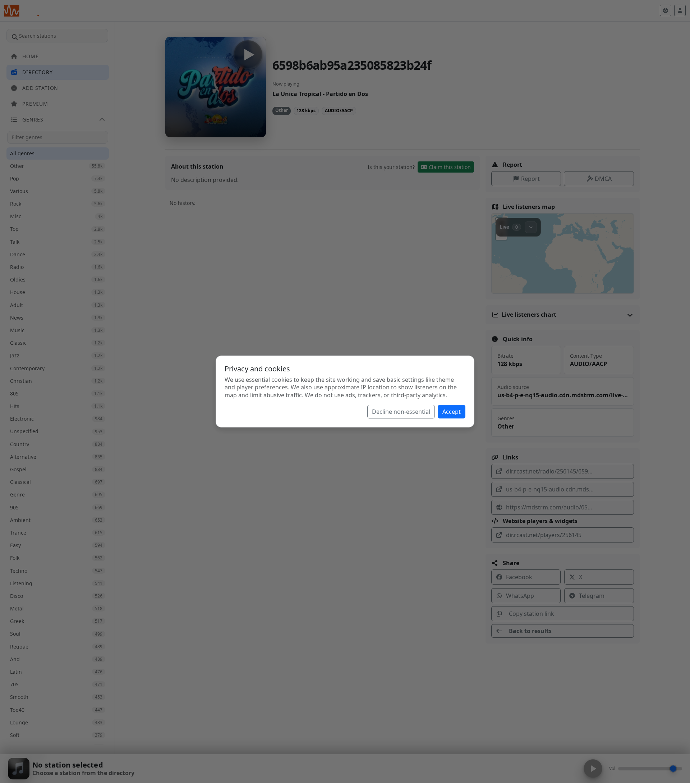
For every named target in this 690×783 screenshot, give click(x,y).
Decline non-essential (401, 412)
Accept (451, 412)
